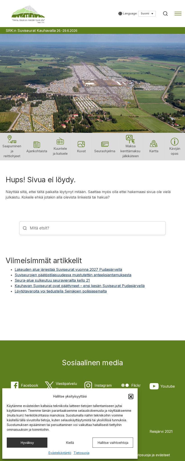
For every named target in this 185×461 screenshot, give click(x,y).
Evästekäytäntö (60, 453)
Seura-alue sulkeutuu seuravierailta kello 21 (52, 280)
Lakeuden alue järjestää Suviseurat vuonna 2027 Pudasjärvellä (68, 269)
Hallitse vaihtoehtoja (112, 442)
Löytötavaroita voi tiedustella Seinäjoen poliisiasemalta (61, 291)
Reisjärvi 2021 (161, 431)
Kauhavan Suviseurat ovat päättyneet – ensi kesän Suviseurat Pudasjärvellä (80, 285)
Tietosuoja (81, 453)
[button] (131, 396)
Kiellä (70, 442)
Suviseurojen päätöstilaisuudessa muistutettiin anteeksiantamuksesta (73, 275)
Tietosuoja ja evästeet (151, 455)
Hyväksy (27, 442)
